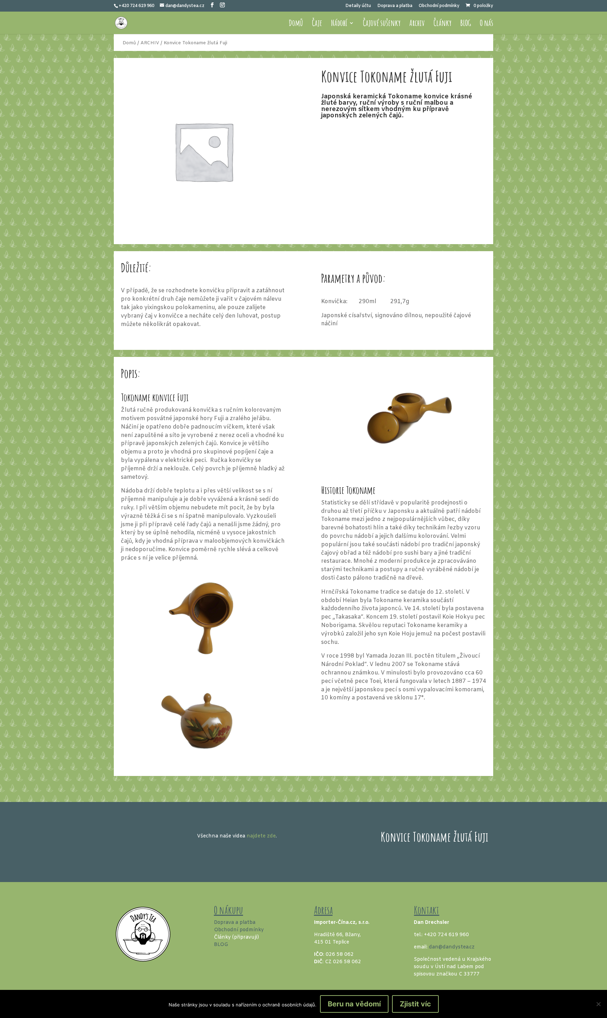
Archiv (417, 24)
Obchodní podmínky (439, 6)
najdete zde (261, 836)
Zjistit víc (415, 1004)
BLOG (465, 24)
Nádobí (339, 24)
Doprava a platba (394, 6)
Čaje (317, 24)
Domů (296, 24)
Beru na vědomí (354, 1004)
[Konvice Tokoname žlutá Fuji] (203, 232)
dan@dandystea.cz (452, 947)
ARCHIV (150, 43)
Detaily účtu (358, 6)
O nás (486, 24)
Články (442, 24)
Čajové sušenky (381, 24)
